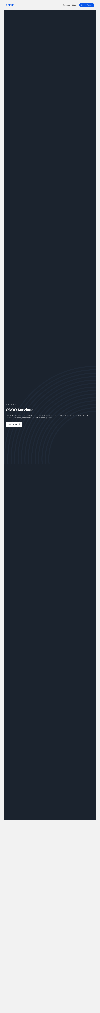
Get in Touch (86, 5)
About (74, 5)
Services (66, 5)
